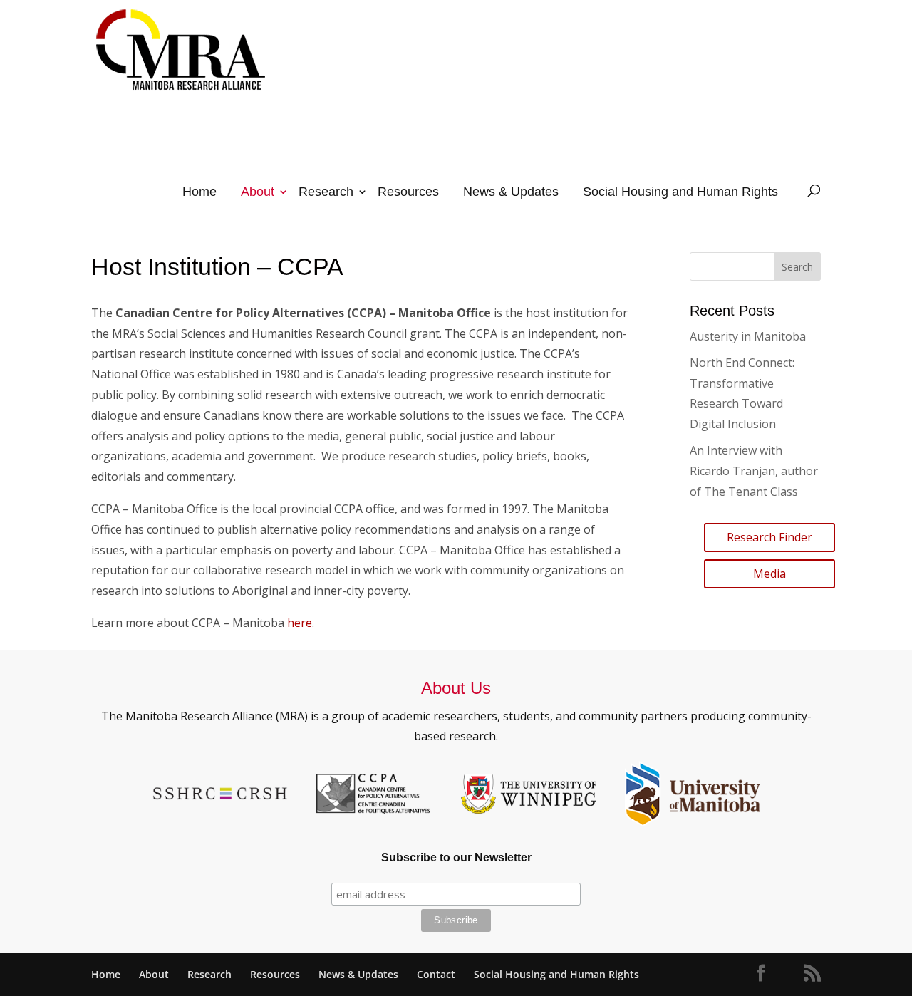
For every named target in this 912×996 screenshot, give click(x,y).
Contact (436, 974)
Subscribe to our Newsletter (456, 857)
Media (769, 573)
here (299, 623)
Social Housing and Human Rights (680, 192)
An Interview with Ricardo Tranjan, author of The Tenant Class (754, 470)
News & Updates (511, 192)
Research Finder (769, 537)
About (257, 192)
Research (326, 192)
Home (199, 192)
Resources (408, 192)
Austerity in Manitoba (748, 336)
